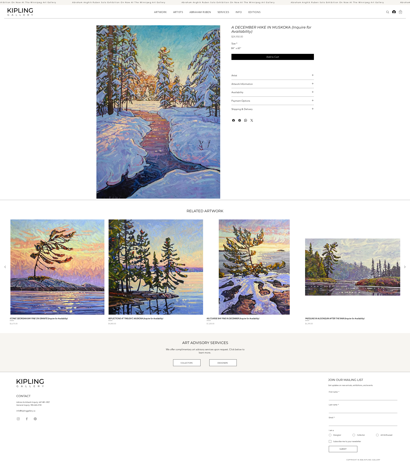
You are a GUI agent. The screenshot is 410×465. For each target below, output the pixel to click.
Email (332, 417)
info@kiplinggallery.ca (25, 411)
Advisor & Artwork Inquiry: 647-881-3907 (33, 402)
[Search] (387, 12)
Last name (334, 404)
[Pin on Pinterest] (240, 120)
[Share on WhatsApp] (246, 120)
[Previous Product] (5, 267)
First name (334, 392)
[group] (205, 274)
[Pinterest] (35, 419)
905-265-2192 (36, 405)
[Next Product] (405, 267)
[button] (178, 12)
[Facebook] (27, 419)
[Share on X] (252, 120)
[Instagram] (18, 419)
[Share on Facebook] (233, 120)
